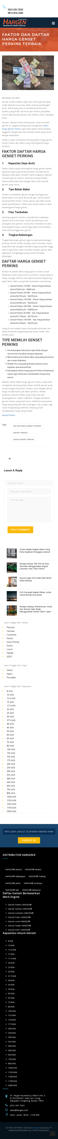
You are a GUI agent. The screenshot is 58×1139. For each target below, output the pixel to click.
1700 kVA (11, 807)
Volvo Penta (13, 641)
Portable (11, 677)
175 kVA (11, 760)
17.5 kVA (11, 705)
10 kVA (10, 694)
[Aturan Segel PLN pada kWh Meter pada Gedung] (12, 582)
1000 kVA (11, 796)
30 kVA (10, 716)
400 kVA (11, 778)
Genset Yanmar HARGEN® (20, 909)
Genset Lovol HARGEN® (19, 921)
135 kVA (11, 753)
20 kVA (10, 709)
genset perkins (20, 433)
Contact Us (29, 840)
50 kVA (10, 731)
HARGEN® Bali (12, 890)
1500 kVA (11, 804)
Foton (10, 645)
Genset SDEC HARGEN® (19, 929)
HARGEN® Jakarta (13, 869)
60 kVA (10, 734)
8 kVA (10, 691)
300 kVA (11, 771)
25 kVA (10, 712)
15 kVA (10, 702)
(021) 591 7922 (15, 9)
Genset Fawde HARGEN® (19, 925)
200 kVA (11, 763)
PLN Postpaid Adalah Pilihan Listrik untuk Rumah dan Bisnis (35, 593)
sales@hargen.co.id (19, 1110)
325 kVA (11, 774)
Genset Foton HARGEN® (19, 917)
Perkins (11, 627)
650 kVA (11, 785)
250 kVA (11, 767)
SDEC (9, 656)
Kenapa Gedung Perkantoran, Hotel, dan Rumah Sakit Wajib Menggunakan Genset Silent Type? (36, 609)
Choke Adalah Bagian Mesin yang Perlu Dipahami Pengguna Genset (35, 550)
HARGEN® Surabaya (33, 883)
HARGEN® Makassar (31, 890)
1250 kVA (11, 800)
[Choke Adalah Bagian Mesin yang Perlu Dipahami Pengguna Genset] (12, 553)
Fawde (10, 652)
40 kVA (10, 723)
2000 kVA (11, 811)
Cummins (11, 634)
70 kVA (10, 742)
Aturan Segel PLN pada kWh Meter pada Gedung (36, 579)
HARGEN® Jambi (13, 883)
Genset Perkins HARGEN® (20, 904)
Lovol (9, 649)
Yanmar (11, 631)
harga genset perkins (23, 439)
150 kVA (11, 756)
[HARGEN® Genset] (15, 22)
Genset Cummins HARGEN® (20, 913)
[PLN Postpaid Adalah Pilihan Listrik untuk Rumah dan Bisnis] (12, 596)
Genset (36, 1128)
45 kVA (10, 727)
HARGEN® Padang (37, 876)
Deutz (10, 638)
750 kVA (11, 789)
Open (9, 673)
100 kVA (11, 749)
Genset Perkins (8, 415)
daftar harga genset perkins (27, 426)
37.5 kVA (11, 720)
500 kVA (11, 782)
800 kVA (11, 793)
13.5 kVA (11, 698)
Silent (10, 670)
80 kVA (10, 745)
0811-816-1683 (15, 13)
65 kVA (10, 738)
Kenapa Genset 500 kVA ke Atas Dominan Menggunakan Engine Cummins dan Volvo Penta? (34, 566)
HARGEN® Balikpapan (15, 876)
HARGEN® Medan (33, 869)
